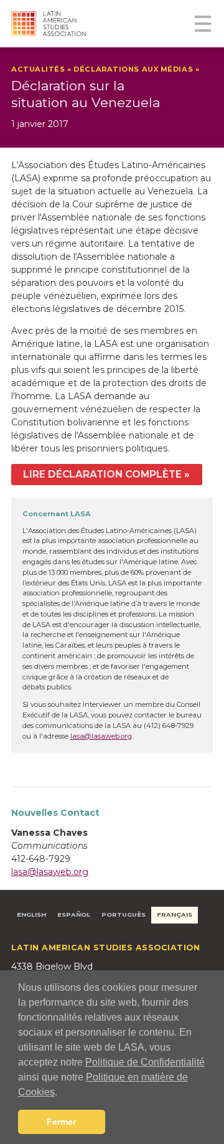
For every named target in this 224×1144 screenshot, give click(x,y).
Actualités (38, 69)
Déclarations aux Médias (133, 69)
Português (123, 914)
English (31, 914)
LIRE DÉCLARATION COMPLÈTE (102, 474)
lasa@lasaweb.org (101, 736)
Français (174, 914)
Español (73, 914)
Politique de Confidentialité (145, 1062)
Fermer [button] (61, 1122)
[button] (61, 1093)
